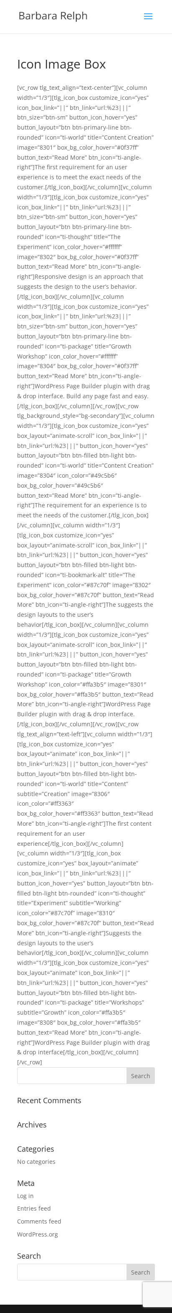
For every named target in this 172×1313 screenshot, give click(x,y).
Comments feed (39, 1221)
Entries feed (34, 1208)
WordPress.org (37, 1234)
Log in (25, 1196)
